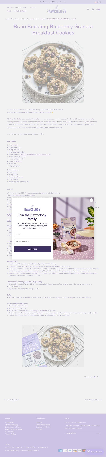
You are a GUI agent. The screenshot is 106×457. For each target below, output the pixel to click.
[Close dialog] (91, 200)
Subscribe (32, 249)
